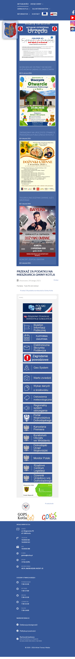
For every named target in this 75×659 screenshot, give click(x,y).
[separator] (35, 4)
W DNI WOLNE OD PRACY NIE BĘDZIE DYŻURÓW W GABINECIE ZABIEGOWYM (37, 68)
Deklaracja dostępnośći (28, 625)
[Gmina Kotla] (10, 30)
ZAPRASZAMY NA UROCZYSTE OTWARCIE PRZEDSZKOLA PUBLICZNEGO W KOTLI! (37, 133)
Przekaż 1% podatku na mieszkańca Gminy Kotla (36, 290)
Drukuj (56, 280)
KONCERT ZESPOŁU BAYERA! (32, 259)
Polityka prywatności (28, 631)
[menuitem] (23, 4)
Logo (1, 19)
